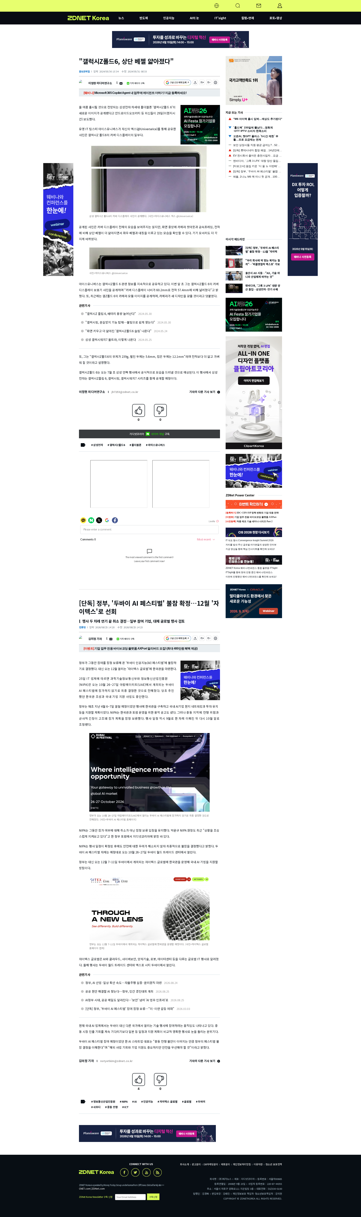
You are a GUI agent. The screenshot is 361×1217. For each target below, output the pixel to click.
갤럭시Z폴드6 (117, 445)
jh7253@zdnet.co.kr (124, 392)
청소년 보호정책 (273, 1164)
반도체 (144, 18)
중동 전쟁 (112, 1107)
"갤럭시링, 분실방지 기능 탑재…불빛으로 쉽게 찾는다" (120, 322)
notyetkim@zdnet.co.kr (116, 1061)
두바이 (201, 1101)
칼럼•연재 (247, 18)
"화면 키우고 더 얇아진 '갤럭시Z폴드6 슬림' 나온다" (118, 331)
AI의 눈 (194, 18)
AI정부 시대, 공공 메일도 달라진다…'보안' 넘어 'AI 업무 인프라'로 (126, 1000)
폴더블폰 (136, 445)
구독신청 (153, 1196)
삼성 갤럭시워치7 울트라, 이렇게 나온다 (110, 339)
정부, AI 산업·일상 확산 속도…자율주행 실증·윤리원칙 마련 (123, 982)
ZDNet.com (98, 1188)
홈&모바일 (84, 71)
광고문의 (196, 1164)
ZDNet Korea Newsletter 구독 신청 (95, 1196)
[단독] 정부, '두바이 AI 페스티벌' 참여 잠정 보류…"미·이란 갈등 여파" (129, 1008)
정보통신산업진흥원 (104, 1101)
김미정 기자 (95, 639)
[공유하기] (195, 83)
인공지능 (168, 18)
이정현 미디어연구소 (100, 83)
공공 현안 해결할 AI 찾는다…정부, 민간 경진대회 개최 (119, 991)
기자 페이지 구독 (137, 83)
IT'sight (220, 18)
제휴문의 (225, 1164)
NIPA (125, 1101)
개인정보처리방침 (242, 1164)
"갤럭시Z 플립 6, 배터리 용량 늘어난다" (110, 313)
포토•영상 (275, 18)
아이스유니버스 (156, 445)
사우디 (97, 1107)
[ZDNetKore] (93, 10)
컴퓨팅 (82, 627)
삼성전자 (98, 445)
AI (135, 1101)
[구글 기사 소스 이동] (177, 83)
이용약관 (258, 1164)
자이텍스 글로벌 (168, 1101)
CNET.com (84, 1188)
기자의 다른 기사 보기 (202, 392)
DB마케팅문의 (211, 1164)
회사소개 (184, 1164)
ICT (126, 1107)
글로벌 (187, 1101)
